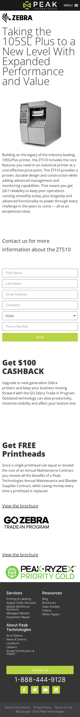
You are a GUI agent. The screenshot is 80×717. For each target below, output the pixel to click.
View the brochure (20, 506)
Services (14, 593)
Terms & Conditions (17, 707)
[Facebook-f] (24, 690)
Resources (52, 593)
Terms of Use (64, 707)
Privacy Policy (42, 707)
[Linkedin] (56, 690)
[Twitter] (35, 690)
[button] (68, 5)
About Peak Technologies (18, 627)
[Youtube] (45, 690)
